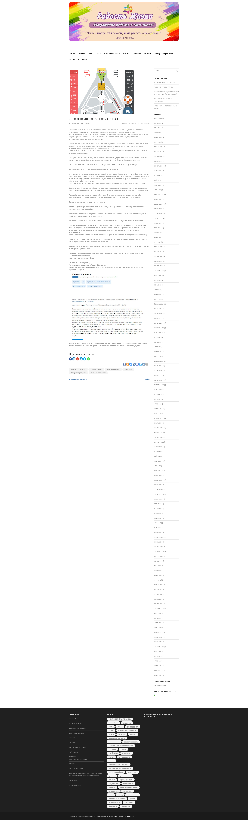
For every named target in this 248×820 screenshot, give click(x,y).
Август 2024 (158, 223)
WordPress (130, 816)
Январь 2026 (158, 151)
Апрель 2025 (158, 185)
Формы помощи (95, 54)
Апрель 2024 (158, 237)
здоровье (112, 749)
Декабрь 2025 (158, 156)
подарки (111, 760)
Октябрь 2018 (158, 547)
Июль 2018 (157, 561)
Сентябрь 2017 (159, 608)
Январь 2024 (158, 251)
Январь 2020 (158, 475)
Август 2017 (158, 613)
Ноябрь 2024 (158, 209)
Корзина (72, 742)
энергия (146, 123)
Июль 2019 (157, 504)
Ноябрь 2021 (158, 375)
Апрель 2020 (158, 461)
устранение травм (114, 802)
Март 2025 (157, 190)
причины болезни (125, 776)
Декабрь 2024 (158, 204)
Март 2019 (157, 523)
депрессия (121, 734)
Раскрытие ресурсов (78, 373)
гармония (132, 726)
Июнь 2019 (157, 508)
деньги (111, 734)
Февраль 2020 (158, 470)
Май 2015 (157, 661)
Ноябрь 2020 (158, 432)
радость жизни (128, 783)
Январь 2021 (158, 423)
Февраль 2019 (158, 528)
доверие (133, 734)
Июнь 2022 (157, 342)
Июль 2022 (157, 337)
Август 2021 (158, 389)
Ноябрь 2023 (158, 261)
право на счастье (132, 772)
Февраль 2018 (158, 585)
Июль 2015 (157, 656)
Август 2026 (158, 118)
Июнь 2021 (157, 399)
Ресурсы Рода (113, 723)
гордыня (111, 730)
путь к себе (126, 779)
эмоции (113, 806)
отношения (124, 757)
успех (132, 798)
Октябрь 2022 (158, 323)
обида (111, 757)
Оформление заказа (76, 768)
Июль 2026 (157, 123)
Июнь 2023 (157, 285)
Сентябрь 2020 (159, 442)
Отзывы (126, 54)
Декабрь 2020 (158, 428)
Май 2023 (157, 290)
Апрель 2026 (158, 137)
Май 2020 (157, 456)
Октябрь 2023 (158, 266)
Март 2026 (157, 142)
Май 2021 (157, 404)
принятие (112, 776)
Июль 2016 (157, 618)
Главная (72, 54)
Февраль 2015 (158, 670)
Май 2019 (157, 513)
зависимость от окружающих (121, 745)
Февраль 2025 (158, 194)
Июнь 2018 (157, 566)
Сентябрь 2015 (159, 646)
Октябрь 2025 (158, 166)
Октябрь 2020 (158, 437)
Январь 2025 (158, 199)
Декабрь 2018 (158, 537)
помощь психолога (120, 768)
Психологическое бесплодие (164, 82)
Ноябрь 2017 (158, 599)
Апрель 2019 (158, 518)
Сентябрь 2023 (159, 270)
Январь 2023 (158, 309)
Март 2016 (157, 627)
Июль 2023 (157, 280)
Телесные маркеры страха (163, 87)
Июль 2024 (157, 228)
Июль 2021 (157, 394)
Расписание (137, 54)
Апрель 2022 (158, 351)
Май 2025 (157, 180)
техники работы (132, 795)
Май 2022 (157, 347)
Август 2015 (158, 651)
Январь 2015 (158, 675)
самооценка (112, 787)
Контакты (148, 54)
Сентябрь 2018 (159, 551)
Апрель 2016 (158, 623)
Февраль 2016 (158, 632)
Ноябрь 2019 (158, 485)
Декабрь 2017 (158, 594)
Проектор (128, 369)
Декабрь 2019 (158, 480)
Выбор (147, 379)
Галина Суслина (77, 123)
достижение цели (117, 738)
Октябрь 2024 (158, 213)
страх (120, 795)
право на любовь (116, 772)
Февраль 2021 (158, 418)
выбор (120, 726)
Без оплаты (73, 719)
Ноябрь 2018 (158, 542)
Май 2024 (157, 232)
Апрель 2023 (158, 294)
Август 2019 (158, 499)
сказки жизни (127, 791)
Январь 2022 (158, 366)
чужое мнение (129, 802)
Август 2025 (158, 171)
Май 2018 (157, 570)
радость (114, 783)
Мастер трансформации (164, 54)
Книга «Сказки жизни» (112, 54)
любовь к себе (126, 753)
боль (111, 727)
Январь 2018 (158, 589)
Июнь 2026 (157, 128)
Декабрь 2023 (158, 256)
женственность (131, 742)
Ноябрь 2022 (158, 318)
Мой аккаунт (73, 752)
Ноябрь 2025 (158, 161)
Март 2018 (157, 580)
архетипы (127, 723)
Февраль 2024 (158, 247)
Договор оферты (75, 723)
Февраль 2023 (158, 304)
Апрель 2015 (158, 666)
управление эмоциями (117, 798)
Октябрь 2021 (158, 380)
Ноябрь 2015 (158, 642)
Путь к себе (140, 123)
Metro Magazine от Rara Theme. (107, 816)
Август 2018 (158, 556)
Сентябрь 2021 (159, 385)
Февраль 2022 (158, 361)
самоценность (114, 791)
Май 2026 (157, 132)
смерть (111, 794)
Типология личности (98, 373)
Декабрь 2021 (158, 370)
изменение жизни (113, 369)
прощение (112, 779)
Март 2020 (157, 466)
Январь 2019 (158, 532)
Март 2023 (157, 299)
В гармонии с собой (128, 123)
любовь (113, 753)
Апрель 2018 (158, 575)
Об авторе (82, 54)
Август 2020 (158, 447)
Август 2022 (158, 332)
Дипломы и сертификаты (78, 759)
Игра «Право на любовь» (78, 59)
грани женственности (127, 730)
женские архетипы (114, 741)
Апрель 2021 (158, 409)
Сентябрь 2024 (159, 218)
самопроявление (129, 787)
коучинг (123, 749)
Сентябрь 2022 (159, 328)
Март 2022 (157, 356)
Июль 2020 (157, 451)
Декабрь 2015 (158, 637)
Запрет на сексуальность (78, 379)
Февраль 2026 (158, 147)
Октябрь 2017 (158, 604)
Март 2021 (157, 413)
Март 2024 (157, 242)
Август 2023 (158, 275)
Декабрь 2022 (158, 313)
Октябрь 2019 (158, 489)
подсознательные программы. (118, 764)
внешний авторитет (78, 369)
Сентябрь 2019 (159, 494)
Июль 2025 (157, 175)
